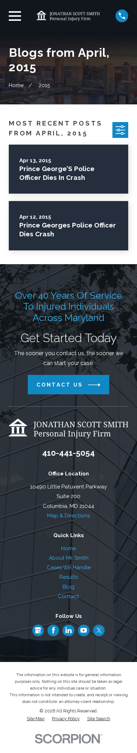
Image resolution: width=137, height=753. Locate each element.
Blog (68, 587)
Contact (68, 596)
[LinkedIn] (68, 630)
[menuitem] (35, 719)
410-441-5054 (68, 452)
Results (68, 577)
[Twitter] (99, 630)
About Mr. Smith (69, 558)
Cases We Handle (69, 567)
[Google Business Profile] (38, 630)
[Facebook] (53, 630)
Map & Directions (68, 515)
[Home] (68, 15)
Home (68, 548)
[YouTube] (83, 630)
